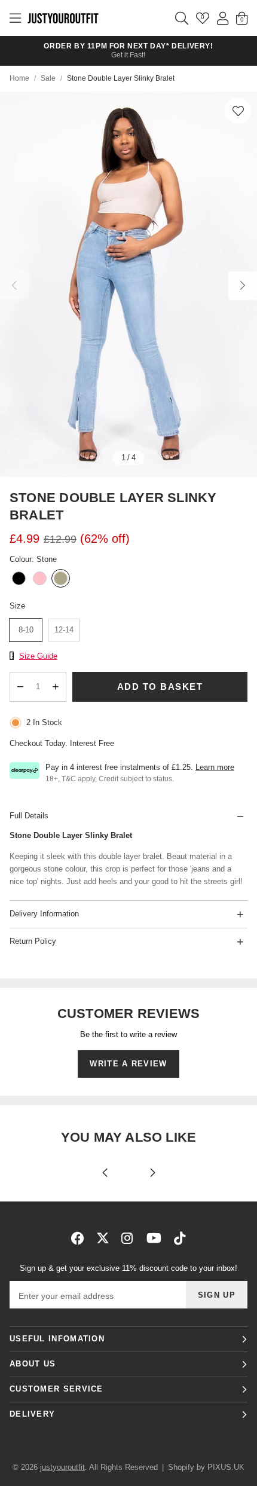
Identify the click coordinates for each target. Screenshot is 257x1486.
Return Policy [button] (33, 941)
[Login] (222, 18)
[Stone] (60, 579)
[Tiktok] (179, 1238)
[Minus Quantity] (20, 686)
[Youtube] (153, 1238)
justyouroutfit (63, 18)
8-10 (26, 629)
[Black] (18, 579)
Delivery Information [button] (44, 913)
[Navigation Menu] (15, 18)
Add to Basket (160, 686)
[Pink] (39, 579)
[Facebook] (77, 1238)
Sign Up (216, 1295)
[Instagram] (127, 1238)
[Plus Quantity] (56, 686)
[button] (238, 110)
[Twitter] (102, 1238)
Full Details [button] (29, 815)
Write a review (128, 1063)
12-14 (64, 629)
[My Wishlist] (202, 18)
